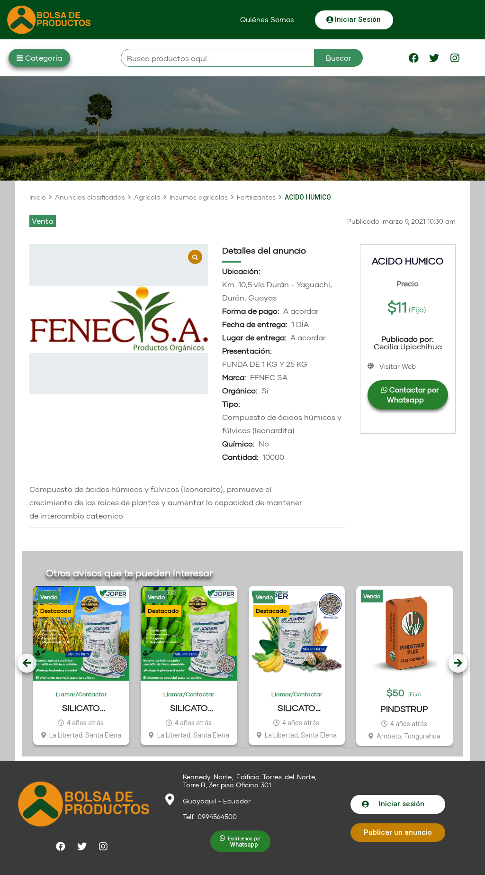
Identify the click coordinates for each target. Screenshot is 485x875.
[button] (267, 19)
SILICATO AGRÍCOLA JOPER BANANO (189, 707)
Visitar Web (397, 366)
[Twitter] (434, 58)
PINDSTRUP (404, 708)
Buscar (338, 57)
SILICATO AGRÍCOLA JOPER (296, 707)
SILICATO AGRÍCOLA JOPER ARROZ (81, 707)
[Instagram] (455, 58)
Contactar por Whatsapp (413, 394)
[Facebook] (414, 58)
